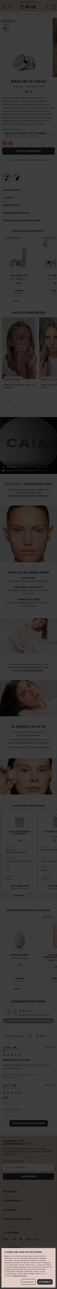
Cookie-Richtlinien (19, 1276)
